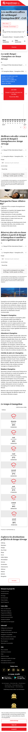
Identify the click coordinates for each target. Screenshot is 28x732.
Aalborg (3, 543)
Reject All (14, 725)
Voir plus (14, 580)
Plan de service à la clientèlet (7, 638)
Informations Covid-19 (6, 660)
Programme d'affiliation (6, 613)
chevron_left (2, 93)
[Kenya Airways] (4, 670)
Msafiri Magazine (5, 602)
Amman (3, 562)
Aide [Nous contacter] (6, 651)
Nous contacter (4, 649)
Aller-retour (6, 23)
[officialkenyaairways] (13, 670)
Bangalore (3, 576)
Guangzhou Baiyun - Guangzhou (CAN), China (13, 37)
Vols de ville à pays (19, 686)
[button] (10, 26)
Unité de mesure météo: (21, 407)
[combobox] (14, 65)
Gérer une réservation (6, 608)
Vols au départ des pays (9, 686)
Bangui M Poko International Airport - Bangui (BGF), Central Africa (13, 32)
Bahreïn (3, 574)
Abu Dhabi (3, 550)
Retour (16, 40)
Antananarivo (4, 567)
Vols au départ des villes (17, 685)
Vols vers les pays (5, 683)
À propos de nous (5, 591)
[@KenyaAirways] (8, 670)
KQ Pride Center (4, 597)
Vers (2, 68)
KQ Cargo (3, 595)
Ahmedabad (4, 559)
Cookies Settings (14, 720)
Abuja (2, 552)
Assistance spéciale (5, 619)
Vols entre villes (8, 685)
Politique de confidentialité (7, 628)
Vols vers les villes (13, 683)
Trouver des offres (14, 96)
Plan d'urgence (4, 641)
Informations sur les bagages (7, 621)
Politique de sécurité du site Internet (9, 632)
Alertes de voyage (5, 656)
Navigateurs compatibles (6, 634)
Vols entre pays (22, 683)
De (3, 30)
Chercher (14, 47)
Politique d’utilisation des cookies (8, 636)
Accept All (13, 729)
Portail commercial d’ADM (7, 617)
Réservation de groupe (6, 610)
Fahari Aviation (4, 600)
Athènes (3, 569)
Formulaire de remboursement (8, 662)
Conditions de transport (6, 630)
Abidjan (3, 547)
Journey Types (4, 166)
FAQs (2, 654)
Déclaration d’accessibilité (7, 643)
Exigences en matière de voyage (8, 658)
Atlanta (3, 571)
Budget (2, 159)
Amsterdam (4, 564)
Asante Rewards (4, 593)
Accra (2, 555)
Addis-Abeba (4, 557)
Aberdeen (3, 545)
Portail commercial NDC (6, 615)
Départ (4, 40)
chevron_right (26, 93)
